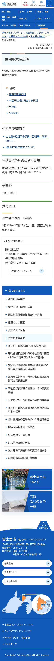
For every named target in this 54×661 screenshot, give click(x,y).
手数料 (12, 107)
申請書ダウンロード (18, 36)
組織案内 (8, 563)
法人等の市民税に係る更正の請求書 (27, 450)
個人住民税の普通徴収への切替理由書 (28, 419)
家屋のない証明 (16, 322)
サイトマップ (10, 644)
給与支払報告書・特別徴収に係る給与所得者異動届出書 (28, 379)
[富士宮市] (9, 4)
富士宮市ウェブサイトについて (19, 625)
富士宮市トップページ (12, 33)
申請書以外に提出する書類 (23, 100)
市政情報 (30, 33)
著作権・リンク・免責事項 (17, 638)
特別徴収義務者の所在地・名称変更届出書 (28, 390)
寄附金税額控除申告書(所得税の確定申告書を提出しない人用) (28, 367)
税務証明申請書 (16, 299)
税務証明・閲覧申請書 (20, 307)
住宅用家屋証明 (17, 94)
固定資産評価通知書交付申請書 (25, 314)
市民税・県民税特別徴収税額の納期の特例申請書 (28, 410)
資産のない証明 (16, 330)
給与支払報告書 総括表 (21, 427)
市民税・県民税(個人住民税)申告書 (27, 346)
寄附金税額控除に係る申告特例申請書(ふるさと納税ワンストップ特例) (28, 355)
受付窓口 (14, 113)
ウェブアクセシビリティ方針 (18, 631)
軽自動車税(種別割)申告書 (22, 458)
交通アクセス (10, 572)
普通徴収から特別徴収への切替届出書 (28, 400)
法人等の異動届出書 (19, 443)
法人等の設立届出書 (19, 435)
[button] (25, 3)
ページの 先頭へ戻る (43, 527)
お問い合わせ (10, 581)
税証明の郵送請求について (20, 147)
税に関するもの (37, 36)
